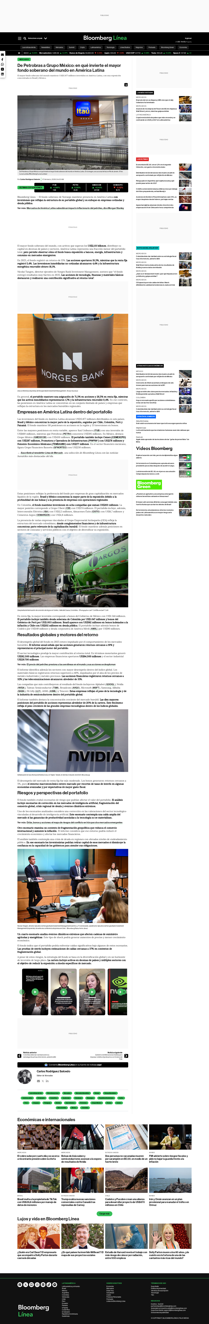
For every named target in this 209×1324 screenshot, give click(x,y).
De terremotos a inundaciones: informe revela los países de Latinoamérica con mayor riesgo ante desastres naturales (155, 512)
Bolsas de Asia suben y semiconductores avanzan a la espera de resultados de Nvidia (81, 1159)
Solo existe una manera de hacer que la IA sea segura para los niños (161, 423)
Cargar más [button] (104, 1214)
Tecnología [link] (110, 47)
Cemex (119, 1103)
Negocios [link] (139, 47)
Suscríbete (155, 1286)
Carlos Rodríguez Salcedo (30, 179)
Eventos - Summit (157, 1304)
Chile (64, 1299)
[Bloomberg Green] (164, 484)
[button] (126, 84)
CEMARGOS (43, 515)
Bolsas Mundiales (110, 1093)
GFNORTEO (60, 447)
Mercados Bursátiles (82, 1093)
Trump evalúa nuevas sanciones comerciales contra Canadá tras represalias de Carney (78, 1202)
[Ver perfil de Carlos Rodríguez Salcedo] (27, 1076)
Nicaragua (90, 1098)
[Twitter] (43, 1081)
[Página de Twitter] (25, 1284)
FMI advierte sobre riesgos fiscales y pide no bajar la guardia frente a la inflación (168, 1159)
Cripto (108, 1295)
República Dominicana (106, 1098)
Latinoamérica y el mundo (71, 1286)
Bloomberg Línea (52, 1093)
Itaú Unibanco (70, 1103)
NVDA (21, 687)
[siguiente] (126, 1056)
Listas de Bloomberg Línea (115, 1301)
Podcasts (109, 1299)
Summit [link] (71, 47)
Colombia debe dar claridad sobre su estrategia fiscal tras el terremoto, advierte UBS (39, 1056)
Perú (26, 1103)
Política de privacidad (158, 1288)
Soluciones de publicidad (160, 1312)
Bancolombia (62, 1108)
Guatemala (66, 1098)
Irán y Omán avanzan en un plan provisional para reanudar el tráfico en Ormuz (169, 1202)
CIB (68, 508)
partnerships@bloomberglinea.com (163, 1306)
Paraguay (47, 1103)
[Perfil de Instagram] (37, 1284)
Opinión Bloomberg (146, 416)
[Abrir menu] (19, 38)
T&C (152, 1295)
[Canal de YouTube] (31, 1284)
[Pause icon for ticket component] (19, 53)
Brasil (64, 1288)
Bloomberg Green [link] (167, 47)
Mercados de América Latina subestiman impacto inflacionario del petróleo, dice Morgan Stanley (75, 208)
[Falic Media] (177, 42)
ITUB (96, 430)
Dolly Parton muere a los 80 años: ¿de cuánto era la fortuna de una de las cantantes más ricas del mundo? (169, 1255)
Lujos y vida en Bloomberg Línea (48, 1218)
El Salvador (41, 1098)
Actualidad (110, 1293)
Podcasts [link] (152, 47)
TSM (55, 687)
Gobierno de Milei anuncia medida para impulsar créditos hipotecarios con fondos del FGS (106, 1057)
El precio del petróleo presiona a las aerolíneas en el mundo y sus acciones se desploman (71, 664)
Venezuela (65, 1297)
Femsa (109, 1103)
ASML (53, 691)
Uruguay (36, 1103)
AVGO (76, 687)
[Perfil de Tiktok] (48, 1284)
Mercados (24, 59)
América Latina (27, 1098)
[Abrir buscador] (25, 38)
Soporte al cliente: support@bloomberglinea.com (168, 1310)
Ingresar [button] (188, 38)
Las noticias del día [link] (29, 47)
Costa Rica (53, 1098)
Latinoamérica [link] (96, 47)
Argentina (65, 1293)
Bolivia (58, 1103)
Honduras (78, 1098)
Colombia (85, 1108)
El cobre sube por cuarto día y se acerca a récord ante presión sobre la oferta (38, 1157)
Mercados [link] (59, 47)
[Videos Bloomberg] (164, 448)
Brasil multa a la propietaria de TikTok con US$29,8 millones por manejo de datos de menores (37, 1202)
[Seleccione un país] (45, 38)
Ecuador (65, 1303)
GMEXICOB (40, 437)
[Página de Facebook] (19, 1284)
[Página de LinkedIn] (43, 1284)
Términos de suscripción (159, 1291)
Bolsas (97, 1093)
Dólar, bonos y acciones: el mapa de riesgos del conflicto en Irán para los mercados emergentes (75, 822)
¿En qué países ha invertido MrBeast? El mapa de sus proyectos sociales (82, 1254)
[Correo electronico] (38, 1081)
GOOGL (110, 684)
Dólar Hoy (110, 1291)
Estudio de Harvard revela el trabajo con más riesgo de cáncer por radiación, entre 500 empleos (126, 1255)
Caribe (121, 1098)
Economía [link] (183, 47)
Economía (110, 1286)
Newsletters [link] (45, 47)
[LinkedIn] (47, 1081)
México (74, 1108)
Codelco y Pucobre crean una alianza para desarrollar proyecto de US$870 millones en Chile (125, 1202)
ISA (46, 511)
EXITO (96, 511)
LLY (38, 691)
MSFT (96, 687)
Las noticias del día (36, 1093)
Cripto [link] (82, 47)
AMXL (94, 628)
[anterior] (19, 1056)
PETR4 (67, 433)
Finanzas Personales (113, 1297)
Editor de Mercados (45, 1075)
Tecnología (155, 1293)
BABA (21, 691)
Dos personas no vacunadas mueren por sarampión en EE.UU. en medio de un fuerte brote (126, 1159)
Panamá (65, 1305)
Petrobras (83, 1103)
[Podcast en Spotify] (54, 1284)
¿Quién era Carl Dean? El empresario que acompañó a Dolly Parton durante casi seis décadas (37, 1255)
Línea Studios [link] (125, 47)
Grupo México (96, 1103)
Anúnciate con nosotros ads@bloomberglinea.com (169, 1308)
